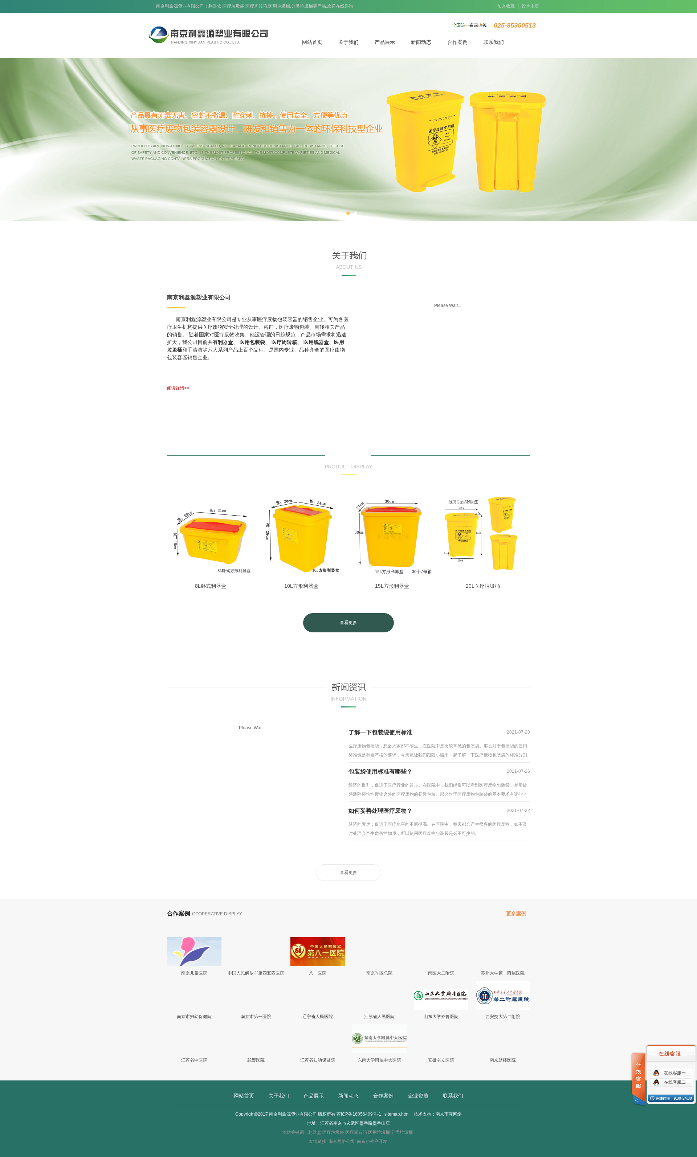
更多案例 (516, 913)
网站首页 (312, 42)
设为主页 (530, 6)
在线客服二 (675, 1082)
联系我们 (494, 42)
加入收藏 (506, 6)
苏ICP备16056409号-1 (359, 1114)
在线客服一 (675, 1072)
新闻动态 (421, 42)
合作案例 (457, 42)
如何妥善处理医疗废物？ (439, 811)
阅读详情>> (178, 388)
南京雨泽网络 (449, 1114)
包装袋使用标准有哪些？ (439, 771)
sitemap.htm (396, 1114)
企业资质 (418, 1096)
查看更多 (348, 622)
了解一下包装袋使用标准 (439, 732)
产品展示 (385, 42)
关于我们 (348, 42)
